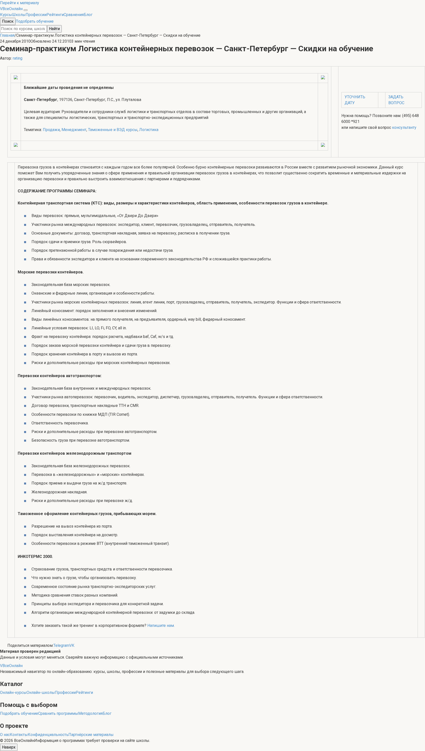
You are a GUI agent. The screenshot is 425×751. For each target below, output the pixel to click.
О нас (5, 734)
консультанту (404, 127)
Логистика (148, 129)
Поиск (8, 21)
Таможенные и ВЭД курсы (112, 129)
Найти (54, 28)
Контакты (19, 734)
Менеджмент (73, 129)
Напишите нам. (161, 625)
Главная (7, 35)
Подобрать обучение (34, 21)
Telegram (61, 645)
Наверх (8, 747)
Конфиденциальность (48, 734)
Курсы (6, 14)
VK (71, 645)
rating (17, 58)
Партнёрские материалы (91, 734)
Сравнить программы (58, 713)
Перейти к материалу (19, 2)
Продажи (51, 129)
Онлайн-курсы (13, 692)
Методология (90, 713)
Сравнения (74, 14)
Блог (88, 14)
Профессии (36, 14)
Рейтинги (55, 14)
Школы (19, 14)
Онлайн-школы (41, 692)
